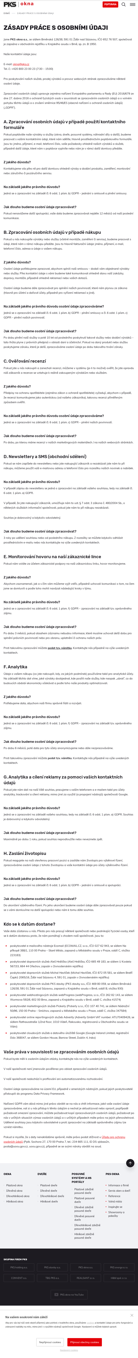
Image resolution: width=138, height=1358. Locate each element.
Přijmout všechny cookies (84, 1342)
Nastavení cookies (69, 1350)
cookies (90, 1323)
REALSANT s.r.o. (86, 1278)
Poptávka (110, 4)
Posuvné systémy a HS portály (81, 1178)
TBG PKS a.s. (52, 1278)
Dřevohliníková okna (17, 1196)
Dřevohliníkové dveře (52, 1196)
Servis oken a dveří (119, 1190)
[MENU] (132, 4)
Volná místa (115, 1201)
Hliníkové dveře (49, 1201)
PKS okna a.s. (86, 1267)
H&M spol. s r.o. (119, 1278)
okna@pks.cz (21, 64)
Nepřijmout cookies (50, 1342)
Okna (7, 1174)
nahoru (130, 1163)
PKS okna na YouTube (72, 1294)
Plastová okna (14, 1185)
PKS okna (112, 1174)
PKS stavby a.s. (52, 1267)
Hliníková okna (14, 1201)
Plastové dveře (48, 1185)
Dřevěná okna (14, 1190)
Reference (114, 1196)
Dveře (42, 1174)
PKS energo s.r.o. (119, 1267)
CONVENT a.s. (19, 1278)
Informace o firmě (118, 1185)
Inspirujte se (115, 1207)
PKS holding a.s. (18, 1267)
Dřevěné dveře (48, 1190)
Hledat (123, 4)
